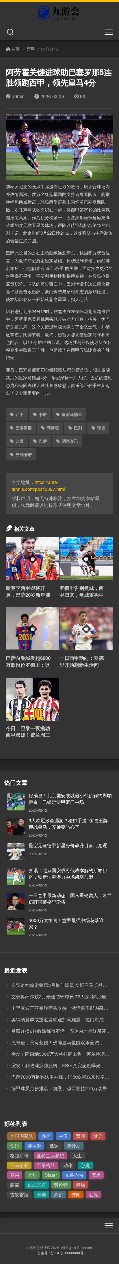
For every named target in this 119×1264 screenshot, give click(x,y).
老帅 (32, 1175)
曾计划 (74, 1145)
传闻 (76, 1194)
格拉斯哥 (19, 1155)
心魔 (85, 1165)
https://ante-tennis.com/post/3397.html (38, 485)
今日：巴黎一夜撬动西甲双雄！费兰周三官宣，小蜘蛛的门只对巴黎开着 (28, 738)
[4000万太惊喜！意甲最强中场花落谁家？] (16, 926)
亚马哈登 (19, 1165)
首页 (15, 49)
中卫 (63, 1136)
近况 (93, 1194)
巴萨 (43, 441)
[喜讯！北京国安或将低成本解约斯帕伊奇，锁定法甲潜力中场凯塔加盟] (16, 876)
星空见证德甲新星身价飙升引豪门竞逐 (68, 845)
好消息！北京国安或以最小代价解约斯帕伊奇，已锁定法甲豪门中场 (70, 798)
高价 (58, 1194)
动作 (67, 1165)
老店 (80, 1184)
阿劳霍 (53, 428)
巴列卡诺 (24, 454)
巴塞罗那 (24, 428)
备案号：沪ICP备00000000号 (60, 1252)
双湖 (80, 1136)
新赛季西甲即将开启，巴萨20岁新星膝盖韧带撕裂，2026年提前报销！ (28, 598)
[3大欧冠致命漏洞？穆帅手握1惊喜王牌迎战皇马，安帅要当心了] (16, 826)
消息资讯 (70, 441)
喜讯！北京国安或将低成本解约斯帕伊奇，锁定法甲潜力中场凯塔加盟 (68, 873)
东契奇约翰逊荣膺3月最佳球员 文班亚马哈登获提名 (64, 985)
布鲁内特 (74, 1175)
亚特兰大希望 (50, 1155)
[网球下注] (59, 13)
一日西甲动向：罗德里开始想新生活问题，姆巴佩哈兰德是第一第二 (82, 668)
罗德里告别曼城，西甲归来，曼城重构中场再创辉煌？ (82, 594)
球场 (101, 428)
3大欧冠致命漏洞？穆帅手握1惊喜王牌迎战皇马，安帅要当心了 (68, 823)
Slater (51, 1175)
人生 (77, 1155)
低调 (54, 1145)
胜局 (46, 1136)
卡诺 (43, 414)
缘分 (98, 1136)
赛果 (14, 1175)
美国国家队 (21, 1136)
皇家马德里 (72, 414)
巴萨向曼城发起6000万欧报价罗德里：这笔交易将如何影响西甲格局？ (28, 668)
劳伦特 (61, 1184)
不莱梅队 (46, 1165)
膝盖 (14, 1184)
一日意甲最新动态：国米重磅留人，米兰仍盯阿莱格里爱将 (70, 898)
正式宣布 (36, 1184)
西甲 (31, 49)
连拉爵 (34, 1145)
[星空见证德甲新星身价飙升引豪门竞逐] (16, 851)
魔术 (96, 1175)
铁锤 (14, 1145)
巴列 (78, 428)
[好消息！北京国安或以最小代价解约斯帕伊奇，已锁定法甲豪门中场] (16, 801)
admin (18, 96)
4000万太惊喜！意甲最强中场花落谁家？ (66, 923)
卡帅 (41, 1194)
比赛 (20, 441)
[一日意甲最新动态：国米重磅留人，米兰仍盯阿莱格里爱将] (16, 901)
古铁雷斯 (19, 1194)
